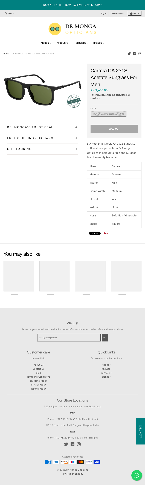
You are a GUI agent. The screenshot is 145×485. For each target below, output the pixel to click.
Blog (38, 372)
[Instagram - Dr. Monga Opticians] (139, 53)
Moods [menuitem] (45, 43)
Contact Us (38, 368)
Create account (117, 13)
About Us (39, 364)
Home (6, 53)
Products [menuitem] (62, 43)
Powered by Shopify (72, 473)
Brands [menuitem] (97, 43)
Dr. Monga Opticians (77, 469)
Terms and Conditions (38, 376)
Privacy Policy (38, 384)
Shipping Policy (38, 380)
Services (105, 372)
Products (105, 368)
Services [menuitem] (81, 43)
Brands (105, 376)
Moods (105, 364)
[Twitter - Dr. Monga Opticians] (129, 53)
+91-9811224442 (65, 437)
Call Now (140, 431)
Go (104, 337)
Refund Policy (38, 388)
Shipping (110, 94)
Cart (136, 13)
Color (93, 108)
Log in (103, 13)
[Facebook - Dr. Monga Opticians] (134, 53)
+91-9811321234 (65, 419)
